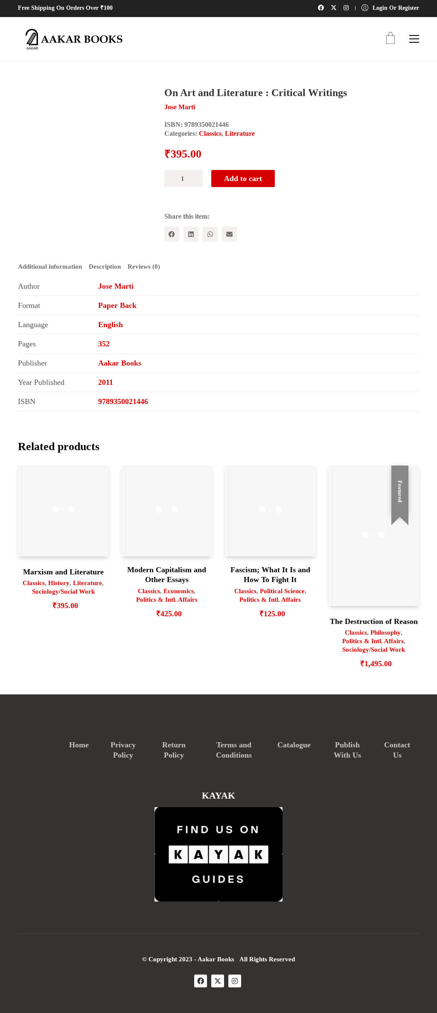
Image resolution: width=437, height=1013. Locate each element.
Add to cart (243, 178)
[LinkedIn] (191, 234)
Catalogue (294, 745)
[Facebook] (171, 234)
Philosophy (385, 632)
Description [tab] (105, 266)
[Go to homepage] (71, 39)
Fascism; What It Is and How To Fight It (270, 574)
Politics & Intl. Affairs (167, 599)
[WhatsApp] (210, 234)
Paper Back (117, 305)
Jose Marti (116, 286)
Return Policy (174, 750)
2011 (105, 382)
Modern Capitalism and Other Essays (166, 574)
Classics (210, 133)
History (59, 583)
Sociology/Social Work (63, 591)
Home (79, 745)
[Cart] (390, 39)
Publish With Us (347, 750)
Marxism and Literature (63, 572)
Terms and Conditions (234, 750)
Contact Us (397, 750)
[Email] (229, 234)
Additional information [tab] (50, 266)
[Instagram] (234, 981)
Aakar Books (119, 363)
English (110, 324)
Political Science (282, 591)
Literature (240, 133)
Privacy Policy (123, 750)
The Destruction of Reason (374, 621)
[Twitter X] (217, 981)
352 (104, 344)
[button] (414, 39)
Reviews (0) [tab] (144, 266)
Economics (178, 591)
